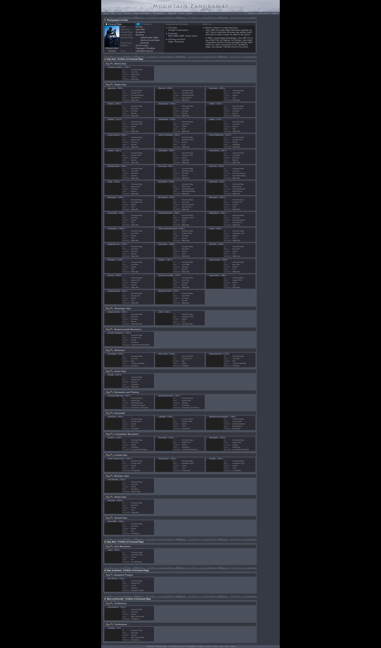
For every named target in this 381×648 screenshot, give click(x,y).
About (189, 13)
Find (119, 13)
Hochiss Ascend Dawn (150, 40)
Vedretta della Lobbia (149, 37)
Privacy (251, 13)
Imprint (275, 13)
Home (105, 13)
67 (138, 24)
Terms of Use (263, 13)
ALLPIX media (142, 45)
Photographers (159, 13)
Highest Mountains (142, 13)
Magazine (172, 13)
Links (181, 13)
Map (113, 13)
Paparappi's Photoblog (145, 48)
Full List (127, 13)
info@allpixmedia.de (144, 51)
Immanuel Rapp (115, 24)
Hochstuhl (144, 43)
